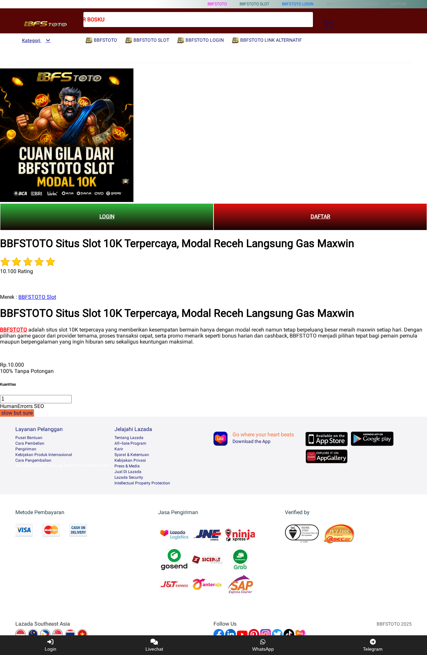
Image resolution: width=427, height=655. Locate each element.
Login (50, 649)
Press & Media (127, 466)
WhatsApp (263, 649)
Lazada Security (128, 477)
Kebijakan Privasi (130, 460)
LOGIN (106, 216)
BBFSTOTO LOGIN (298, 4)
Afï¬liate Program (130, 443)
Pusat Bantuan (28, 437)
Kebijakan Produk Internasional (43, 454)
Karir (118, 449)
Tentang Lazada (128, 437)
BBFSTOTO (217, 4)
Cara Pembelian (29, 443)
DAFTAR (320, 216)
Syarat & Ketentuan (131, 454)
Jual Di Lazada (127, 471)
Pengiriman (25, 449)
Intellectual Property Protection (142, 483)
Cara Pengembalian (33, 460)
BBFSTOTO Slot (37, 297)
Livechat (154, 649)
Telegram (373, 649)
